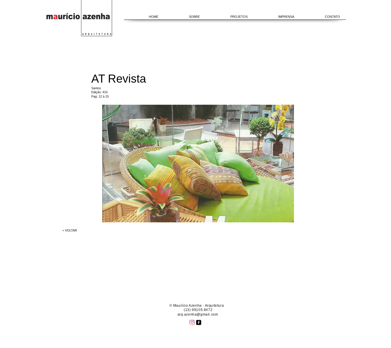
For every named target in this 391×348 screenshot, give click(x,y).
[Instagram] (192, 322)
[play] (282, 217)
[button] (198, 163)
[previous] (112, 166)
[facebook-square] (198, 322)
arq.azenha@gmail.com (197, 314)
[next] (283, 166)
